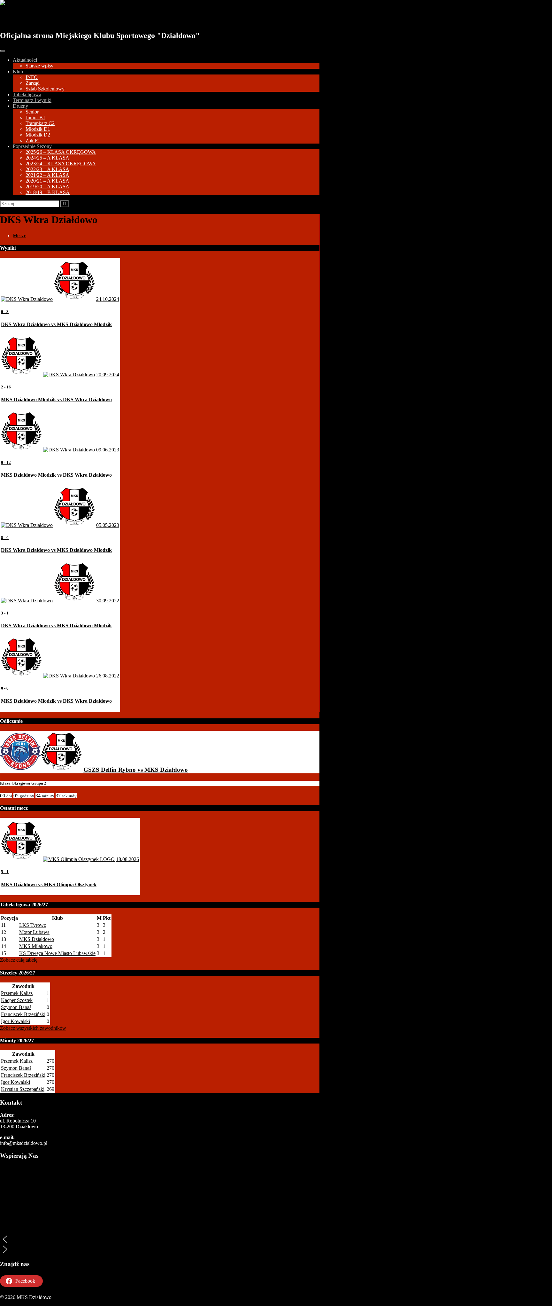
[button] (159, 1239)
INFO (32, 77)
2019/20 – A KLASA (47, 186)
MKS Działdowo (36, 18)
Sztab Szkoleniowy (45, 88)
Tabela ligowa (27, 94)
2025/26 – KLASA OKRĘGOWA (61, 152)
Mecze (19, 235)
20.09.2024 (107, 374)
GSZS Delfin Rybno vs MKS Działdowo (135, 769)
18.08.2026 (127, 859)
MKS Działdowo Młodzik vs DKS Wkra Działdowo (56, 399)
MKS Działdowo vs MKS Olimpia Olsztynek (48, 884)
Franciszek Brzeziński (23, 1014)
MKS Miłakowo (35, 946)
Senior (32, 111)
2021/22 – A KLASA (47, 175)
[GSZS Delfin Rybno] (20, 769)
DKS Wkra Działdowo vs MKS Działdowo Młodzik (56, 324)
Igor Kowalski (15, 1021)
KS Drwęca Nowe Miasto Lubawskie (57, 953)
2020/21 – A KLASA (47, 181)
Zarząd (33, 83)
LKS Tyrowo (32, 925)
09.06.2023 (107, 449)
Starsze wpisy (39, 65)
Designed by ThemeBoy (25, 1303)
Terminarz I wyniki (32, 100)
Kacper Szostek (17, 1000)
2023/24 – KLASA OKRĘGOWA (61, 163)
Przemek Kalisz (17, 993)
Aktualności (25, 60)
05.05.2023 (107, 525)
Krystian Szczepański (22, 1089)
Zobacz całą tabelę (18, 960)
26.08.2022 (107, 675)
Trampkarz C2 (40, 123)
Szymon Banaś (16, 1007)
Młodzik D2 (38, 134)
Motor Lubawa (34, 932)
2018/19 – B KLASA (48, 192)
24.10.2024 (107, 299)
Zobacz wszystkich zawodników (33, 1028)
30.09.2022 (107, 600)
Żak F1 (33, 140)
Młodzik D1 (38, 129)
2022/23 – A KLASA (47, 169)
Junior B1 (35, 117)
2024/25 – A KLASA (47, 157)
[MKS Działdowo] (61, 769)
